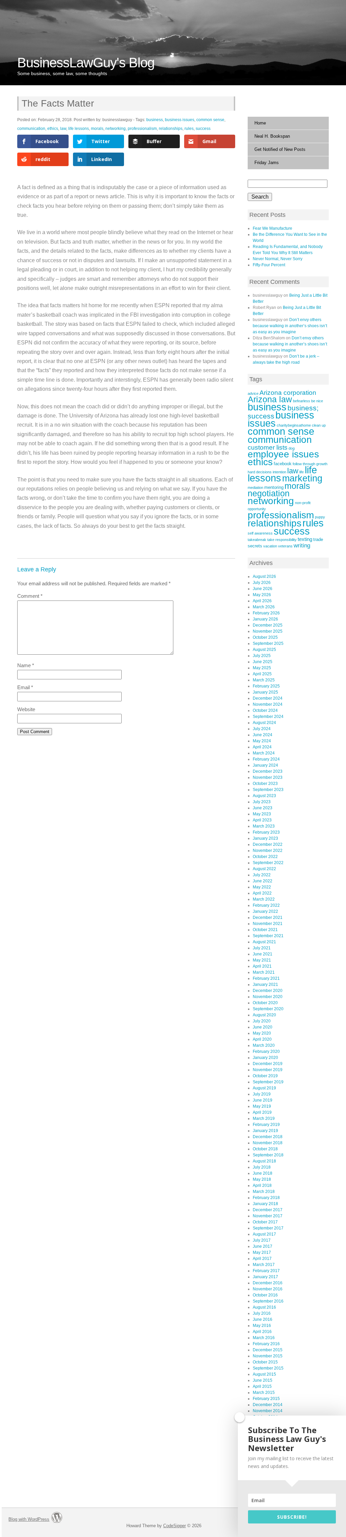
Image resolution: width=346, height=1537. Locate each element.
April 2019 (262, 1112)
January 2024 (265, 765)
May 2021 (262, 960)
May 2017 (262, 1252)
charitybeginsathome (294, 425)
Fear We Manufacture (272, 228)
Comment (30, 596)
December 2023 (267, 771)
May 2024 (262, 741)
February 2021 (266, 978)
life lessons (78, 128)
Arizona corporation (288, 392)
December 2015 (267, 1350)
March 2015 (264, 1392)
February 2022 (266, 905)
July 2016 (262, 1313)
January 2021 (265, 984)
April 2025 (262, 674)
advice (253, 393)
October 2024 (265, 710)
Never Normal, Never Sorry (277, 258)
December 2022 (267, 844)
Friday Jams (266, 162)
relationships (170, 128)
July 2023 (262, 801)
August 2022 (264, 868)
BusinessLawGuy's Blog (85, 62)
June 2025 (262, 661)
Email (25, 687)
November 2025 (267, 631)
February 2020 (266, 1051)
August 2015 (264, 1374)
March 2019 (264, 1118)
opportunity (257, 509)
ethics (52, 128)
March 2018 (264, 1191)
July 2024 (262, 728)
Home (260, 123)
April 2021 (262, 966)
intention (279, 472)
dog (292, 448)
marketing (302, 478)
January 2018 (265, 1203)
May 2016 (262, 1325)
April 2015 (262, 1386)
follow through (304, 464)
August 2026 (264, 576)
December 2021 (267, 917)
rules (189, 128)
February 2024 (266, 759)
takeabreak (257, 540)
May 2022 (262, 887)
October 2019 (265, 1075)
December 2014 (267, 1404)
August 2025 (264, 649)
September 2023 (268, 789)
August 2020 (264, 1015)
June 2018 (262, 1173)
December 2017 (267, 1209)
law (63, 128)
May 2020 (262, 1033)
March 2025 (264, 680)
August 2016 (264, 1307)
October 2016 (265, 1295)
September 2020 (268, 1009)
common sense (210, 119)
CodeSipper (174, 1525)
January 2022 (265, 911)
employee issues (283, 454)
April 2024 (262, 747)
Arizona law (270, 399)
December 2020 (267, 990)
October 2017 (265, 1222)
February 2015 (266, 1398)
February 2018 (266, 1197)
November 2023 (267, 777)
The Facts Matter (58, 103)
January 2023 (265, 838)
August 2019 (264, 1088)
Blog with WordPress (28, 1519)
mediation (255, 487)
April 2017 (262, 1258)
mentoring (273, 487)
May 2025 (262, 667)
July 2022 (262, 875)
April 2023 (262, 820)
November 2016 (267, 1289)
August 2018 (264, 1161)
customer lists (268, 447)
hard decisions (260, 472)
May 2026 (262, 594)
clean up (319, 425)
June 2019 (262, 1100)
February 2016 (266, 1343)
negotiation (269, 493)
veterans (285, 546)
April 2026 (262, 600)
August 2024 (264, 722)
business (154, 119)
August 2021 (264, 942)
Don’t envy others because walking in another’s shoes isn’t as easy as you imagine (290, 325)
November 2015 (267, 1356)
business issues (179, 119)
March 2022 (264, 899)
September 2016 (268, 1301)
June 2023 (262, 808)
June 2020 (262, 1027)
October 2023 (265, 783)
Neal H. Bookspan (272, 136)
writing (302, 545)
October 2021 (265, 929)
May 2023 (262, 814)
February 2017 (266, 1270)
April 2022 (262, 893)
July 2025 (262, 655)
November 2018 (267, 1142)
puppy (320, 517)
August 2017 (264, 1234)
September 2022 (268, 862)
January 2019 (265, 1130)
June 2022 (262, 881)
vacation (270, 546)
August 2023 (264, 795)
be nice (317, 401)
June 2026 (262, 588)
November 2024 (267, 704)
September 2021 (268, 935)
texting (305, 539)
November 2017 (267, 1216)
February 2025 (266, 686)
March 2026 (264, 607)
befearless (301, 401)
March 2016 (264, 1337)
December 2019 (267, 1063)
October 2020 (265, 1002)
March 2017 (264, 1264)
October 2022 (265, 856)
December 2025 (267, 625)
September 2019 (268, 1082)
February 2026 (266, 613)
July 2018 (262, 1167)
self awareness (260, 533)
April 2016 (262, 1331)
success (203, 128)
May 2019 (262, 1106)
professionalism (142, 128)
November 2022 (267, 850)
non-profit (303, 503)
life (301, 472)
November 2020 (267, 996)
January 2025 (265, 692)
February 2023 (266, 832)
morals (97, 128)
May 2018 (262, 1179)
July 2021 (262, 948)
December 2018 (267, 1136)
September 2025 (268, 643)
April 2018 (262, 1185)
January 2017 (265, 1276)
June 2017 (262, 1246)
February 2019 (266, 1124)
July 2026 (262, 582)
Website (26, 709)
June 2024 (262, 734)
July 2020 (262, 1021)
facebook (283, 463)
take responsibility (282, 540)
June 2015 (262, 1380)
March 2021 (264, 972)
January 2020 (265, 1057)
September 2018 (268, 1155)
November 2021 (267, 923)
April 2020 (262, 1039)
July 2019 (262, 1094)
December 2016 (267, 1283)
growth (321, 464)
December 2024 (267, 698)
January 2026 (265, 619)
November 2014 (267, 1410)
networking (115, 128)
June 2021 (262, 954)
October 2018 (265, 1149)
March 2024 (264, 753)
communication (31, 128)
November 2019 (267, 1069)
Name (25, 665)
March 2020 (264, 1045)
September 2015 (268, 1368)
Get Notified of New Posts (279, 149)
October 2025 (265, 637)
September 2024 (268, 716)
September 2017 (268, 1228)
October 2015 (265, 1362)
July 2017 (262, 1240)
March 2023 (264, 826)
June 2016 (262, 1319)
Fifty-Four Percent (269, 265)
